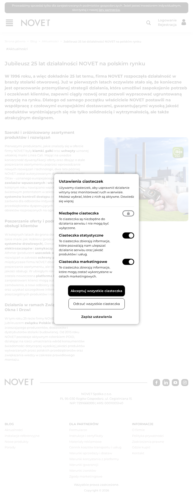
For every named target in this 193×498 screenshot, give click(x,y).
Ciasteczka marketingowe (83, 261)
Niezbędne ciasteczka (79, 213)
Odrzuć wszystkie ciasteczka (96, 303)
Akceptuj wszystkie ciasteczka (96, 291)
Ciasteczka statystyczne (81, 235)
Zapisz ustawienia (96, 316)
